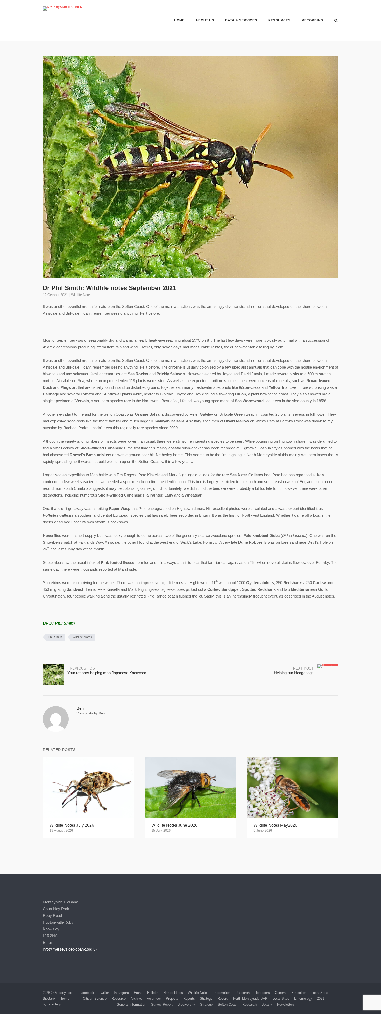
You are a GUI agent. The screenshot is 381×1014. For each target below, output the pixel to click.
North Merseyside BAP (250, 999)
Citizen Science (95, 999)
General (280, 993)
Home (179, 20)
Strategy (206, 999)
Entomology (303, 999)
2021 (320, 999)
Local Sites (319, 993)
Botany (267, 1004)
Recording (312, 20)
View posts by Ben (90, 713)
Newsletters (286, 1004)
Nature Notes (173, 993)
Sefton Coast (227, 1004)
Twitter (104, 993)
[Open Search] (336, 21)
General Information (131, 1004)
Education (298, 993)
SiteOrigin (54, 1004)
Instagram (121, 993)
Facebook (86, 993)
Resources (279, 20)
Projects (172, 999)
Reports (189, 999)
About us (205, 20)
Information (222, 993)
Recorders (262, 993)
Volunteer (154, 999)
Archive (136, 999)
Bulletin (152, 993)
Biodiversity (186, 1004)
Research (242, 993)
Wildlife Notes (81, 295)
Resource (118, 999)
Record (222, 999)
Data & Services (241, 20)
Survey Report (162, 1004)
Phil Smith (55, 637)
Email (138, 993)
